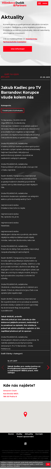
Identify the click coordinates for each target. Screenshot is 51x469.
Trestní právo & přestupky (12, 110)
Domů (11, 434)
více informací (17, 49)
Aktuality (29, 434)
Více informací (26, 466)
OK (48, 464)
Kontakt (39, 434)
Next (47, 367)
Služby (19, 434)
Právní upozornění (25, 437)
